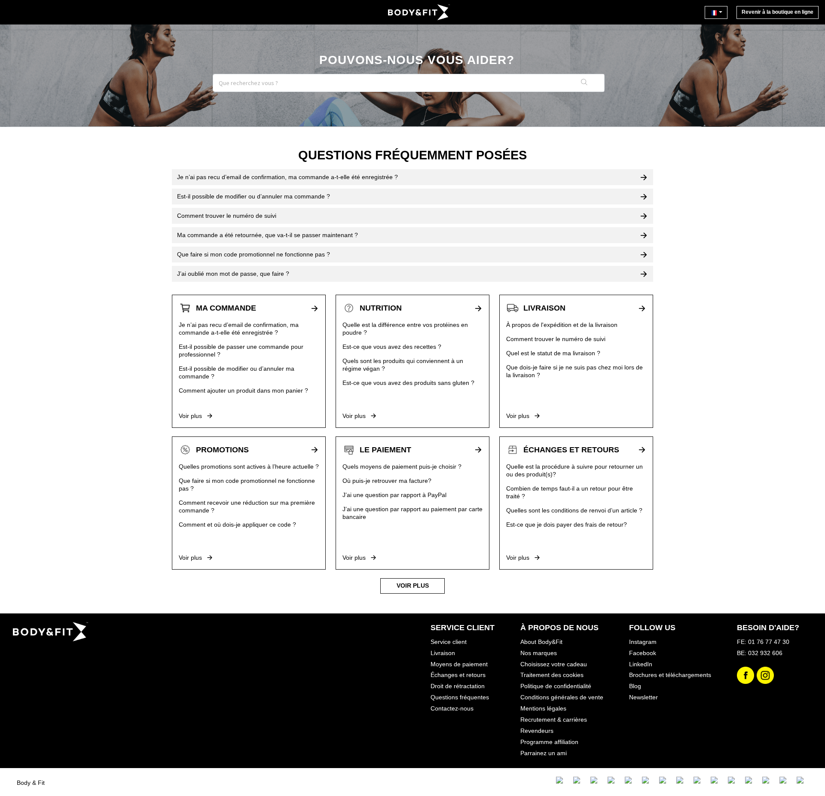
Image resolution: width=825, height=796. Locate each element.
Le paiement (385, 449)
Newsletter (643, 697)
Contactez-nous (452, 708)
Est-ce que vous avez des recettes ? (391, 346)
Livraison (544, 308)
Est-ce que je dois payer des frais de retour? (566, 524)
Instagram (643, 641)
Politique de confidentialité (555, 686)
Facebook (642, 653)
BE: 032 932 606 (759, 653)
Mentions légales (543, 708)
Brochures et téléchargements (670, 674)
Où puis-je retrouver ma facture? (386, 480)
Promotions (222, 449)
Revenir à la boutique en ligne (777, 12)
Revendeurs (536, 730)
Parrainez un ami (543, 753)
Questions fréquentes (460, 697)
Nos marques (538, 653)
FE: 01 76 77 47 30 (763, 641)
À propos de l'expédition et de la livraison (561, 324)
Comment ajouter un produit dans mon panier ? (243, 390)
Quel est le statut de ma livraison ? (553, 353)
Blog (635, 686)
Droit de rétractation (458, 686)
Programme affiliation (549, 741)
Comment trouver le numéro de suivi (555, 338)
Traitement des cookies (552, 674)
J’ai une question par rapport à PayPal (394, 494)
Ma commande (226, 308)
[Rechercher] (584, 82)
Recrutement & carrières (553, 719)
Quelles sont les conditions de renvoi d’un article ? (574, 510)
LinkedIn (640, 664)
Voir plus (191, 415)
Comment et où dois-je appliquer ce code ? (237, 524)
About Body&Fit (541, 641)
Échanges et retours (571, 449)
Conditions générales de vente (561, 697)
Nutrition (381, 308)
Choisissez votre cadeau (553, 664)
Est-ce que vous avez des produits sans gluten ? (408, 382)
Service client (449, 641)
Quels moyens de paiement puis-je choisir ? (401, 466)
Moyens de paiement (459, 664)
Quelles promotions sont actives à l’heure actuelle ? (249, 466)
